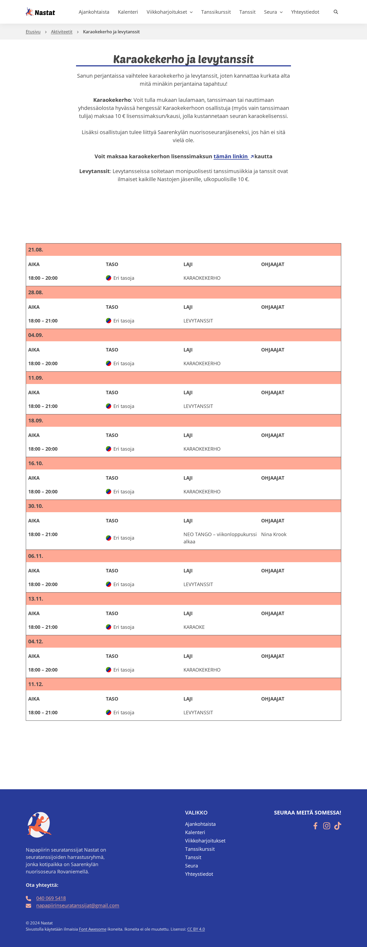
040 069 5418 (51, 898)
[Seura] (281, 12)
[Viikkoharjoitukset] (191, 12)
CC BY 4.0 (196, 929)
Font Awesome (92, 929)
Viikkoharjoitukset (167, 12)
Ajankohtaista (94, 12)
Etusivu (33, 32)
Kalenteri (128, 12)
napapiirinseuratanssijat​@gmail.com (77, 905)
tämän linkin (231, 156)
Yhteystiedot (305, 12)
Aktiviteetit (62, 32)
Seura (270, 12)
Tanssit (247, 12)
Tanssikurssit (216, 12)
